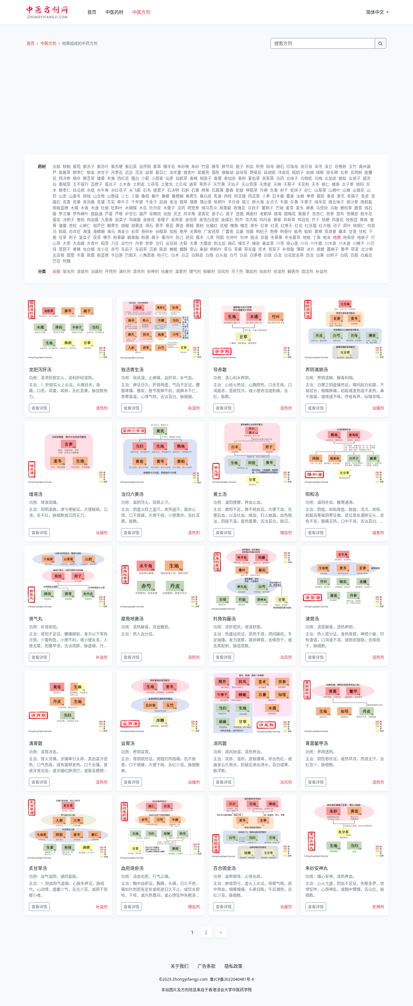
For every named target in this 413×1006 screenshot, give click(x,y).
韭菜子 (121, 219)
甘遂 (353, 231)
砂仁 (308, 190)
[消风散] (252, 703)
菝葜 (70, 255)
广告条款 (206, 966)
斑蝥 (91, 255)
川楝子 (358, 243)
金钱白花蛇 (209, 219)
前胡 (163, 201)
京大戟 (251, 219)
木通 (95, 207)
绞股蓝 (352, 219)
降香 (364, 219)
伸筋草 (252, 190)
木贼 (74, 207)
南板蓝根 (60, 207)
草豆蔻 (250, 249)
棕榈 (67, 166)
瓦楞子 (97, 184)
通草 (193, 184)
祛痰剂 (265, 271)
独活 (254, 237)
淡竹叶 (127, 243)
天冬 (315, 184)
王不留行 (80, 184)
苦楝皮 (352, 213)
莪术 (200, 237)
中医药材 (114, 12)
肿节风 (227, 166)
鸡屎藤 (135, 219)
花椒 (224, 225)
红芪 (274, 225)
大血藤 (79, 243)
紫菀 (77, 166)
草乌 (228, 249)
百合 (310, 255)
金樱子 (163, 219)
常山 (194, 249)
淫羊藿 (175, 172)
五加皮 (330, 178)
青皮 (365, 196)
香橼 (194, 178)
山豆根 (99, 196)
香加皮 (230, 178)
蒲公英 (206, 201)
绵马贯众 (209, 207)
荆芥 (239, 219)
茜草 (183, 201)
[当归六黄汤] (160, 454)
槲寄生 (113, 225)
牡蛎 (105, 207)
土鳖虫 (167, 184)
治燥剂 (97, 271)
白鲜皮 (197, 255)
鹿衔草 (346, 207)
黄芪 (169, 225)
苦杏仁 (318, 213)
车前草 (141, 249)
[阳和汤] (345, 454)
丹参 (139, 243)
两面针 (252, 213)
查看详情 (39, 408)
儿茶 (210, 237)
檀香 (336, 184)
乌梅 (318, 178)
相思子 (206, 178)
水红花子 (119, 190)
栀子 (240, 166)
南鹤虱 (366, 201)
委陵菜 (65, 184)
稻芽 (105, 243)
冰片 (310, 249)
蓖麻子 (333, 249)
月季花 (117, 172)
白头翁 (221, 255)
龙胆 (167, 213)
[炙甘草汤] (68, 828)
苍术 (262, 249)
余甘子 (103, 172)
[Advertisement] (206, 101)
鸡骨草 (289, 219)
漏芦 (143, 213)
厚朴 (254, 225)
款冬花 (366, 213)
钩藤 (250, 231)
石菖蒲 (217, 190)
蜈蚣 (342, 178)
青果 (77, 201)
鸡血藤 (93, 219)
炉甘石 (131, 213)
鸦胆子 (298, 172)
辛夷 (111, 178)
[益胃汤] (160, 703)
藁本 (342, 231)
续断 (320, 172)
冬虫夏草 (292, 237)
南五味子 (336, 201)
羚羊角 (189, 213)
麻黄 (310, 207)
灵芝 (177, 213)
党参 (149, 243)
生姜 (274, 190)
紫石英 (131, 166)
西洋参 (65, 178)
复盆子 (85, 237)
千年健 (137, 201)
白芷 (185, 255)
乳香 (218, 196)
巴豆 (56, 261)
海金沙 (123, 231)
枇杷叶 (220, 201)
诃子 (337, 225)
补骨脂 (288, 249)
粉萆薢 (119, 237)
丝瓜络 (79, 190)
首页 (91, 12)
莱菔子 (304, 213)
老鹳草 (266, 213)
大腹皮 (206, 243)
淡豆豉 (171, 243)
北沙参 (367, 249)
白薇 (209, 255)
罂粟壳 (203, 172)
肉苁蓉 (254, 196)
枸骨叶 (286, 231)
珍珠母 (292, 166)
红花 (299, 225)
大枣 (67, 243)
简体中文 (375, 12)
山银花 (358, 190)
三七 (125, 196)
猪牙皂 (169, 166)
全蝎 (300, 196)
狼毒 (278, 213)
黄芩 (159, 225)
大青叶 (93, 243)
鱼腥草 (65, 172)
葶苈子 (205, 184)
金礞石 (227, 219)
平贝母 (234, 201)
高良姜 (330, 231)
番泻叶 (167, 237)
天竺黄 (219, 184)
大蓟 (183, 243)
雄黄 (101, 178)
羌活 (173, 201)
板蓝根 (103, 255)
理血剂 (251, 271)
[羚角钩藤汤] (252, 579)
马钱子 (253, 207)
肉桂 (228, 196)
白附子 (332, 255)
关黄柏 (195, 231)
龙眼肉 (155, 213)
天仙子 (233, 184)
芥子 (315, 219)
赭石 (280, 166)
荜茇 (355, 249)
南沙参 (352, 201)
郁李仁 (79, 172)
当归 (159, 243)
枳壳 (260, 166)
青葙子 (353, 196)
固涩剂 (307, 271)
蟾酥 (183, 249)
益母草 (242, 172)
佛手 (107, 237)
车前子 (127, 249)
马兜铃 (322, 207)
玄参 (344, 172)
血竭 (310, 172)
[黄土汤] (252, 454)
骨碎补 (147, 231)
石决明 (173, 190)
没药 (181, 207)
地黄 (337, 237)
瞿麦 (290, 196)
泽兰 (328, 166)
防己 (179, 237)
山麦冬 (75, 196)
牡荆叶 (117, 207)
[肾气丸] (68, 579)
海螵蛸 (99, 231)
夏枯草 (254, 178)
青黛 (101, 201)
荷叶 (347, 225)
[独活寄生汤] (160, 330)
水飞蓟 (135, 190)
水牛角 (103, 190)
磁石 (232, 243)
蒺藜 (277, 219)
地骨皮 (349, 237)
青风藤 (89, 201)
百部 (354, 255)
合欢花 (75, 231)
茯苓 (97, 237)
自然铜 (145, 166)
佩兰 (246, 201)
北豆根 (58, 255)
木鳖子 (169, 207)
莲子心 (217, 213)
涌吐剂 (125, 271)
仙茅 (169, 178)
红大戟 (325, 225)
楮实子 (244, 243)
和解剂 (209, 271)
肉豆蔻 (240, 196)
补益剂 (321, 271)
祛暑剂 (167, 271)
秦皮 (331, 196)
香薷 (218, 178)
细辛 (77, 178)
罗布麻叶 (80, 213)
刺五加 (220, 243)
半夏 (81, 255)
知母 (270, 166)
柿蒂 (205, 190)
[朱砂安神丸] (345, 828)
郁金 (91, 172)
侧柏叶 (216, 249)
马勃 (334, 207)
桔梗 (326, 219)
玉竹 (353, 166)
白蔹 (268, 255)
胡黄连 (137, 225)
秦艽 (341, 196)
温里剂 (181, 271)
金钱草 (191, 219)
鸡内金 (265, 219)
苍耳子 (274, 249)
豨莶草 (89, 178)
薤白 (135, 178)
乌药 (280, 178)
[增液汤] (68, 454)
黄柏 (200, 225)
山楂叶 (334, 190)
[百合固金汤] (252, 828)
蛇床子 (296, 190)
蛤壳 (298, 231)
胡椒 (125, 225)
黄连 (179, 225)
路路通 (97, 213)
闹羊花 (320, 201)
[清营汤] (345, 579)
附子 (73, 237)
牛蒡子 (306, 201)
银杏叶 (189, 172)
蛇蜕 (240, 190)
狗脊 (274, 231)
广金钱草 (211, 231)
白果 (320, 255)
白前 (244, 255)
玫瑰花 (239, 207)
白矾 (344, 255)
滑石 (149, 225)
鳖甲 (345, 249)
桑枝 (145, 196)
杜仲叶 (232, 237)
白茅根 (256, 255)
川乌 (304, 243)
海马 (111, 231)
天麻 (277, 184)
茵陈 (215, 172)
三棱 (135, 196)
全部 (56, 166)
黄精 (190, 225)
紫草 (157, 166)
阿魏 (67, 261)
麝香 (229, 190)
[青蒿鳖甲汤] (345, 703)
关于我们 (180, 966)
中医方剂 (141, 12)
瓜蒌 (240, 231)
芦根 (119, 213)
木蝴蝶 (131, 207)
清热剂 (139, 271)
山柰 (63, 196)
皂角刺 (340, 166)
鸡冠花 (303, 219)
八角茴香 (147, 255)
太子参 (348, 184)
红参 (264, 225)
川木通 (344, 243)
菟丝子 (111, 184)
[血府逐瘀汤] (160, 828)
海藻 (87, 231)
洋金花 (284, 172)
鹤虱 (63, 231)
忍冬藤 (278, 196)
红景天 (286, 225)
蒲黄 (194, 201)
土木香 (125, 184)
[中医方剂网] (53, 12)
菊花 (56, 219)
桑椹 (165, 196)
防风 (190, 237)
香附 (242, 178)
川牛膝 (316, 243)
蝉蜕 (173, 249)
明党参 (193, 207)
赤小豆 (103, 249)
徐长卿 (332, 172)
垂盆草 (268, 243)
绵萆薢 (225, 207)
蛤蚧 (308, 231)
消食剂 (82, 271)
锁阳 (360, 184)
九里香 (107, 219)
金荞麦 (177, 219)
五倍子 (354, 178)
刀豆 (115, 243)
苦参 (330, 213)
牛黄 (294, 201)
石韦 (147, 190)
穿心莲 (292, 243)
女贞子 (272, 201)
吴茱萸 (268, 178)
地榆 (306, 237)
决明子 (68, 219)
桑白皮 (206, 196)
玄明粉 (356, 172)
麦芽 (290, 207)
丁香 (317, 237)
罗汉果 (65, 213)
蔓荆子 (267, 207)
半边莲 (117, 255)
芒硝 (279, 207)
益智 (149, 172)
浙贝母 (306, 166)
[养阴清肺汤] (345, 330)
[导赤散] (252, 330)
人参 (266, 196)
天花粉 (303, 184)
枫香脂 (133, 237)
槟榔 (320, 249)
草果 (238, 249)
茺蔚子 (65, 249)
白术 (175, 255)
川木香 (330, 243)
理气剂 (195, 271)
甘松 (363, 231)
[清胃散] (68, 703)
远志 (129, 172)
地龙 (327, 237)
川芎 (280, 243)
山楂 (346, 190)
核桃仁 (359, 225)
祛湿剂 (279, 271)
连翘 (240, 213)
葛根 (318, 231)
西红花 (123, 178)
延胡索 (270, 172)
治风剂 (223, 271)
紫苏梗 (117, 166)
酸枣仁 (65, 190)
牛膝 (284, 201)
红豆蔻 (311, 225)
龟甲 (183, 231)
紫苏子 (89, 166)
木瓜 (143, 207)
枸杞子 (262, 231)
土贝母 (181, 184)
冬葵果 (276, 237)
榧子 (155, 237)
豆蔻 (264, 237)
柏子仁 (163, 255)
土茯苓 (153, 184)
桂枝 (173, 231)
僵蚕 (63, 225)
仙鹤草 (181, 178)
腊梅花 (290, 213)
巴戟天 (131, 255)
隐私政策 (233, 966)
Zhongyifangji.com (190, 979)
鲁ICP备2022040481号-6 (232, 979)
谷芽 (135, 231)
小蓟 (145, 178)
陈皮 (163, 249)
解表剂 (293, 271)
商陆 (87, 196)
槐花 (244, 225)
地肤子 (363, 237)
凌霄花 (203, 213)
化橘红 (212, 225)
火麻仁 (85, 225)
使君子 (159, 190)
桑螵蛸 (177, 196)
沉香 (153, 249)
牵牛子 (123, 201)
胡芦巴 (99, 225)
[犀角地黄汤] (160, 579)
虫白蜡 (89, 249)
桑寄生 (192, 196)
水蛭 (91, 190)
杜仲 (244, 237)
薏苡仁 (161, 172)
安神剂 (153, 271)
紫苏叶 (103, 166)
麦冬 (300, 207)
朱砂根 (183, 166)
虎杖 (73, 225)
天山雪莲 (249, 184)
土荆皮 (139, 184)
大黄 (194, 243)
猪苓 (215, 166)
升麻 (264, 190)
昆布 (340, 213)
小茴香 (157, 178)
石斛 (185, 190)
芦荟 (109, 213)
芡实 (111, 201)
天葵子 (289, 184)
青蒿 (67, 201)
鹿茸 (358, 207)
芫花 (139, 172)
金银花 (149, 219)
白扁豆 (366, 255)
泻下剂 (237, 271)
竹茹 (205, 166)
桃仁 (326, 184)
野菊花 (256, 172)
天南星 (265, 184)
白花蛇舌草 (294, 255)
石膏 (195, 190)
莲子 (229, 213)
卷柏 (81, 219)
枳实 (250, 166)
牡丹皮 (155, 207)
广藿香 (227, 231)
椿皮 (256, 243)
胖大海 (258, 201)
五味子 (292, 178)
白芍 (233, 255)
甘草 (63, 237)
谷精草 (161, 231)
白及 (278, 255)
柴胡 (204, 249)
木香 (84, 207)
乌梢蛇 (306, 178)
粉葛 (145, 237)
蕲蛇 (320, 196)
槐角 (234, 225)
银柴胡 (227, 172)
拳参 (310, 196)
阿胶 (220, 237)
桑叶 (155, 196)
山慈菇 (113, 196)
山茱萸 (320, 190)
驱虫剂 (68, 271)
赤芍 (115, 249)
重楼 (77, 249)
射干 (284, 190)
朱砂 (195, 166)
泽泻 (318, 166)
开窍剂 (111, 271)
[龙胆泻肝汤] (68, 330)
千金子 (151, 201)
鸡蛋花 (338, 219)
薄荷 (300, 249)
